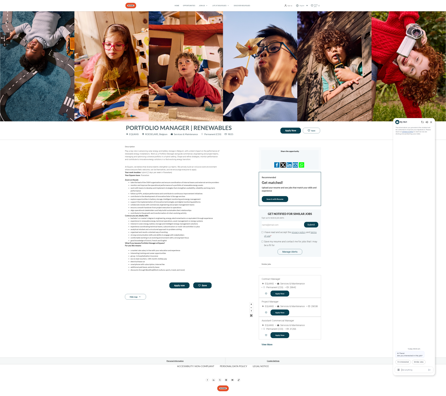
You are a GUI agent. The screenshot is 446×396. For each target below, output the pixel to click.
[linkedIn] (213, 380)
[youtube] (232, 380)
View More (267, 344)
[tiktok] (238, 380)
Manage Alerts (289, 251)
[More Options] (398, 369)
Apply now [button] (179, 285)
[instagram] (226, 380)
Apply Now (290, 130)
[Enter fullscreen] (251, 315)
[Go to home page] (131, 5)
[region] (414, 245)
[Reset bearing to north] (251, 311)
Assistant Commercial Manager (278, 320)
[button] (288, 5)
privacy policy (299, 232)
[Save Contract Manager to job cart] (267, 293)
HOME (177, 6)
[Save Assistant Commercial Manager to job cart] (267, 335)
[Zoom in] (251, 304)
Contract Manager (271, 278)
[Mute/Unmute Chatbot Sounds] (427, 122)
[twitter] (220, 380)
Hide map (134, 297)
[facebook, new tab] (207, 380)
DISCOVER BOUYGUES (242, 6)
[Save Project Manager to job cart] (267, 312)
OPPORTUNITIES (189, 6)
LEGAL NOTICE (261, 366)
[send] (429, 369)
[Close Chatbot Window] (431, 122)
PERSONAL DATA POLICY (233, 366)
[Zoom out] (251, 307)
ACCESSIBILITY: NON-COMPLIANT (195, 366)
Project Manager (270, 301)
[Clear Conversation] (422, 122)
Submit (311, 224)
